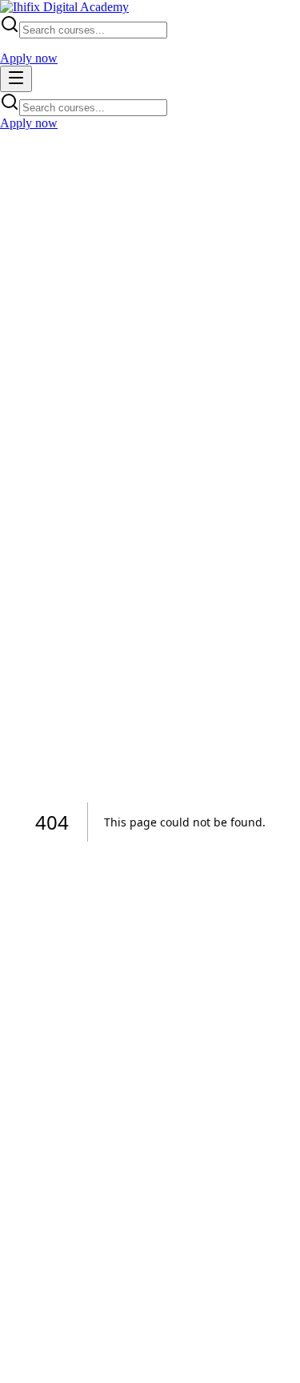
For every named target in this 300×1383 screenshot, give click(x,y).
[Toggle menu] (16, 79)
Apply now (29, 58)
